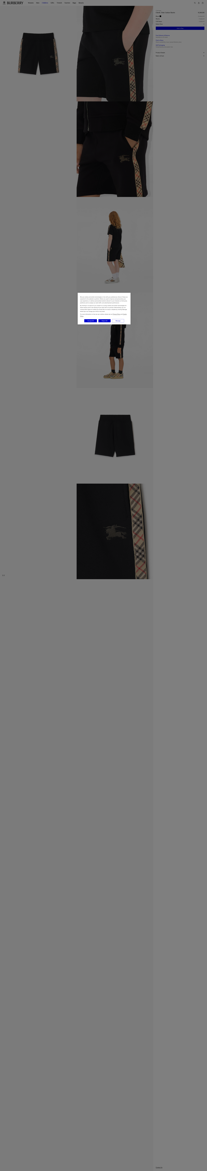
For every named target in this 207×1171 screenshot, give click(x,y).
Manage (118, 321)
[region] (104, 308)
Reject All (104, 321)
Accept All (91, 321)
